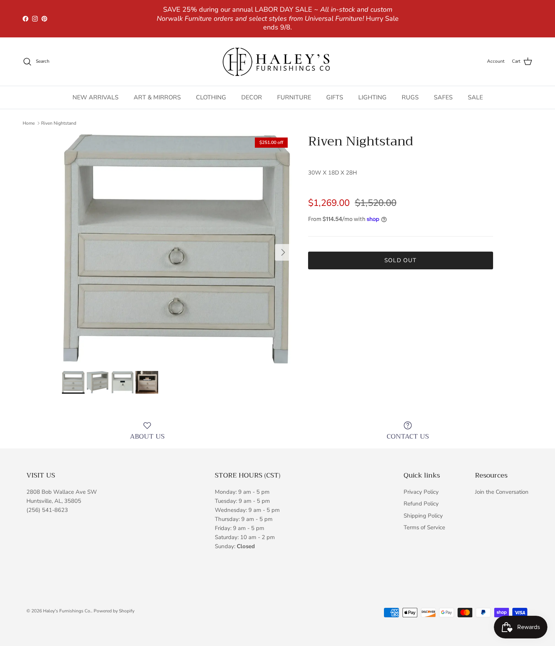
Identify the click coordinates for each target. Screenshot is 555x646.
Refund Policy (421, 503)
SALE (475, 97)
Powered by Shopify (114, 611)
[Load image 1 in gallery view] (176, 248)
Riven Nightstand (58, 123)
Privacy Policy (421, 492)
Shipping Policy (423, 515)
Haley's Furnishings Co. (67, 611)
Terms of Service (424, 527)
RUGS (410, 97)
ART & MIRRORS (157, 97)
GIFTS (334, 97)
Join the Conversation (502, 492)
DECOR (251, 97)
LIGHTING (372, 97)
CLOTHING (211, 97)
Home (29, 123)
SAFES (443, 97)
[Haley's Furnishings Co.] (277, 61)
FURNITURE (294, 97)
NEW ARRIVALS (95, 97)
